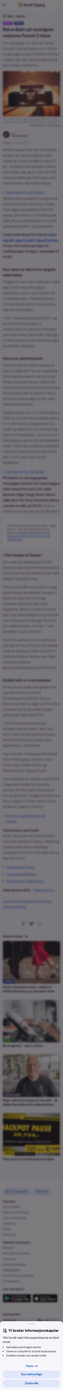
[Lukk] (31, 1324)
